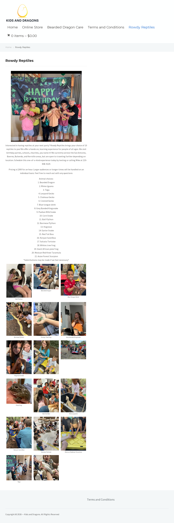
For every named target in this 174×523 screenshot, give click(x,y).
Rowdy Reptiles (142, 27)
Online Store (32, 27)
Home (12, 27)
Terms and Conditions (106, 27)
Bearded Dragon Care (65, 27)
